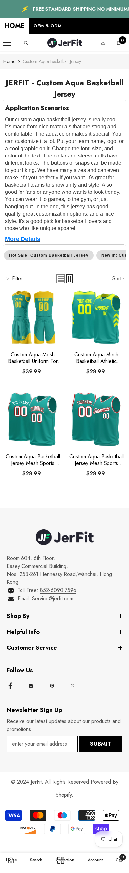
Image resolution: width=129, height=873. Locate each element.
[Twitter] (73, 686)
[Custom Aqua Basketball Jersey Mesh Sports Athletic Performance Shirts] (32, 419)
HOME (14, 26)
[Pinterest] (52, 686)
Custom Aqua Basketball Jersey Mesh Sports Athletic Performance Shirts (33, 460)
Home (9, 61)
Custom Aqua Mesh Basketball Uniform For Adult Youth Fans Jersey (33, 358)
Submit (101, 744)
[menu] (7, 43)
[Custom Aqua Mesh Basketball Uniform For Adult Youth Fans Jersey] (32, 317)
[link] (36, 859)
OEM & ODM (47, 26)
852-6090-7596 (58, 590)
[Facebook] (10, 686)
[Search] (26, 43)
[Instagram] (31, 686)
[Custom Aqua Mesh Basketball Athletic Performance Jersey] (96, 317)
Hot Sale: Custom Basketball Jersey (49, 255)
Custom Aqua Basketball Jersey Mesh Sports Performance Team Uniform (96, 460)
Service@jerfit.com (52, 598)
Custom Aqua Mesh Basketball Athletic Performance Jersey (96, 358)
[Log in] (103, 42)
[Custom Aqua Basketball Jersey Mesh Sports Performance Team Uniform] (96, 419)
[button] (60, 278)
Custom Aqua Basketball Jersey (52, 61)
